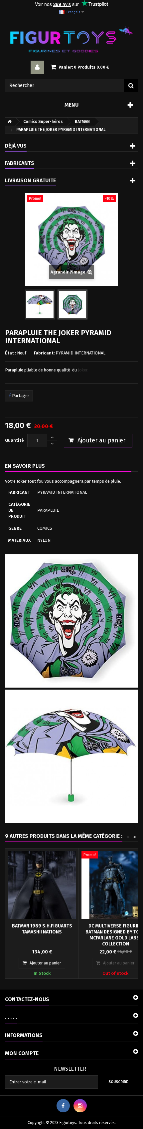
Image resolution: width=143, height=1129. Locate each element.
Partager (20, 395)
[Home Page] (8, 122)
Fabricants (19, 163)
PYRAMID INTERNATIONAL (80, 352)
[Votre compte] (37, 67)
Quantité (14, 440)
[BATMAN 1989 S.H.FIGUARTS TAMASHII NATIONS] (42, 885)
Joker (82, 369)
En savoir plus (25, 466)
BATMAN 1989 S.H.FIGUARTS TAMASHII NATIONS (42, 929)
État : (10, 352)
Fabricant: (44, 352)
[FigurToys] (71, 39)
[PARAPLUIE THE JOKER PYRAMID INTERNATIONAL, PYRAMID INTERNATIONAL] (40, 304)
